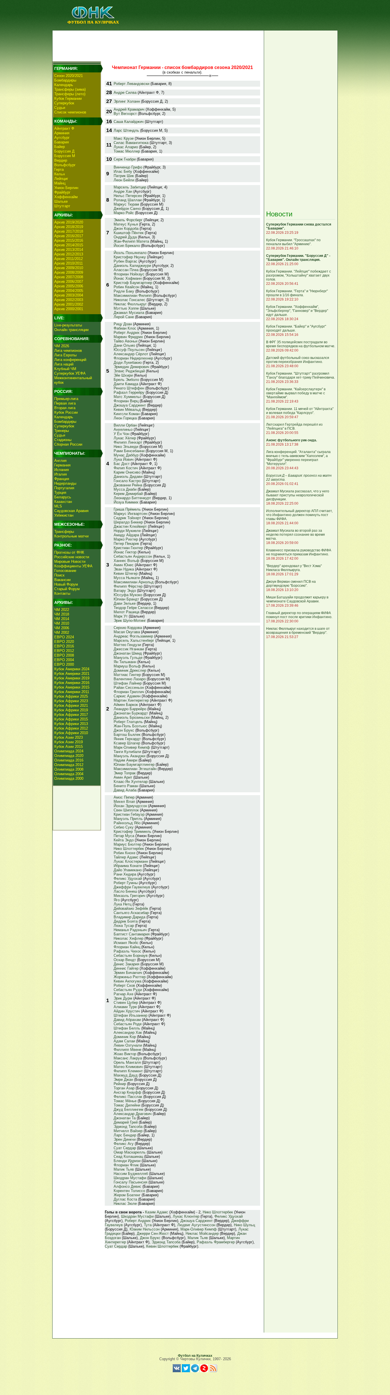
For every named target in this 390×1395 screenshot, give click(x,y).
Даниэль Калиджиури (132, 265)
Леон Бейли (124, 180)
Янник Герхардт (127, 739)
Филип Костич (126, 468)
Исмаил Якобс (126, 943)
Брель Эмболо (126, 379)
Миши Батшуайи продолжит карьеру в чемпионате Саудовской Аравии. (297, 599)
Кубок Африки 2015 (71, 719)
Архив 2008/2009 (68, 272)
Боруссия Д (64, 151)
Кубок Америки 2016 (71, 683)
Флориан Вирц (126, 401)
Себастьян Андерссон (133, 556)
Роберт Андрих (127, 332)
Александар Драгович (133, 1114)
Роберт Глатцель (128, 722)
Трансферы (64, 531)
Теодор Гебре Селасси (133, 608)
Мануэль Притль (128, 819)
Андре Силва (125, 92)
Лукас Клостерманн (131, 861)
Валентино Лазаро (130, 679)
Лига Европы (65, 355)
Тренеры (61, 431)
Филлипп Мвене (127, 1049)
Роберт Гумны (126, 883)
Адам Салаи (124, 1041)
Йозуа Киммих (126, 502)
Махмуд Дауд (126, 1075)
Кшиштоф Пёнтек (129, 233)
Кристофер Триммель (132, 831)
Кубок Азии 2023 (68, 737)
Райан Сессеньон (129, 687)
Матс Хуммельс (128, 397)
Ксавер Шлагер (127, 743)
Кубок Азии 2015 (68, 746)
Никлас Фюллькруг (130, 304)
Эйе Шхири (123, 375)
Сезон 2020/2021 (68, 76)
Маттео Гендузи (127, 645)
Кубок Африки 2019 (71, 710)
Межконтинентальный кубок (73, 380)
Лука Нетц (122, 904)
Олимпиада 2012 (68, 765)
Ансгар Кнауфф (127, 1092)
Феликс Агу (124, 1144)
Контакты (62, 593)
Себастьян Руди (128, 990)
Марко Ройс (124, 213)
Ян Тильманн (125, 662)
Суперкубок (64, 103)
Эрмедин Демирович (131, 367)
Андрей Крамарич (129, 109)
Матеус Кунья (126, 224)
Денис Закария (126, 964)
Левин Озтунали (128, 1045)
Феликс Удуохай (128, 878)
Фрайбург (62, 192)
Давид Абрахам (127, 1020)
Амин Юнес (124, 565)
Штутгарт (62, 206)
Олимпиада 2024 (68, 751)
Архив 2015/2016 (68, 240)
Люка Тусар (124, 925)
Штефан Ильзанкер (130, 1015)
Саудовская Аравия (71, 511)
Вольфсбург (65, 165)
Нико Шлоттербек (129, 848)
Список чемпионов (70, 112)
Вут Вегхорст (125, 113)
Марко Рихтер (126, 539)
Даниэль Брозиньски (132, 717)
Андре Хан (123, 191)
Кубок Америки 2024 (71, 669)
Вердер (60, 160)
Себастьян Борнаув (131, 955)
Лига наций (63, 364)
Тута (148, 1225)
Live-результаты (68, 325)
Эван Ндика (124, 569)
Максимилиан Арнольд (134, 582)
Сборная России (68, 444)
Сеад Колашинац (128, 1156)
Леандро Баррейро (130, 709)
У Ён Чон (121, 434)
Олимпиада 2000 (68, 778)
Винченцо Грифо (128, 167)
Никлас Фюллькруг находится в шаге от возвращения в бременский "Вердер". (298, 631)
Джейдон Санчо (127, 208)
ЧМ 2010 (61, 623)
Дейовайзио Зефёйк (131, 908)
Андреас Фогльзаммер (133, 636)
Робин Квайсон (126, 287)
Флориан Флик (126, 1165)
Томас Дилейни (127, 1105)
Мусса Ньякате (127, 578)
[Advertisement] (158, 44)
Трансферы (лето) (69, 94)
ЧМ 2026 (61, 346)
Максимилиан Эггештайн (135, 769)
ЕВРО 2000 (64, 664)
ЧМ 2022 (61, 610)
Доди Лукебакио (128, 362)
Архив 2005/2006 (68, 286)
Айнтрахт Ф (64, 128)
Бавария (61, 142)
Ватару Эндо (125, 590)
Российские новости (71, 557)
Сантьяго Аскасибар (131, 913)
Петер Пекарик (126, 543)
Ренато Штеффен (129, 388)
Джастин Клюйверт (130, 526)
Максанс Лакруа (128, 1058)
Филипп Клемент (128, 1071)
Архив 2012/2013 (68, 254)
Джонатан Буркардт (131, 713)
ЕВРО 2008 (64, 655)
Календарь (63, 85)
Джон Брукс (124, 730)
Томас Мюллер (127, 151)
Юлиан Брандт (126, 599)
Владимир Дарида (129, 917)
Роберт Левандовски (131, 84)
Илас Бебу (123, 171)
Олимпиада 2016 (68, 760)
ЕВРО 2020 (64, 641)
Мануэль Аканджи (129, 756)
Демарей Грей (126, 1122)
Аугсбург (62, 137)
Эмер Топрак (125, 773)
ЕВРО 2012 (64, 651)
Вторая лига (64, 408)
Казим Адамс (156, 1212)
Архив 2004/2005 (68, 291)
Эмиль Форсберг (128, 220)
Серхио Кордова (128, 628)
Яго (117, 900)
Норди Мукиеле (127, 531)
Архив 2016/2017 (68, 236)
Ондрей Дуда (125, 237)
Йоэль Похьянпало (130, 253)
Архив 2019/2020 (68, 222)
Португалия (64, 488)
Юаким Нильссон (145, 1229)
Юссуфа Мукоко (128, 595)
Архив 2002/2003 (68, 300)
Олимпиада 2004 (68, 774)
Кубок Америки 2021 (71, 673)
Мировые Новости (69, 561)
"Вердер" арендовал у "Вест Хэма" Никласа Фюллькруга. (294, 568)
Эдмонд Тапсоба (128, 1126)
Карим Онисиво (127, 472)
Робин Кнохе (124, 853)
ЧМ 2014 (61, 619)
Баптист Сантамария (132, 934)
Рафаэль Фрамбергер (216, 1242)
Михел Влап (124, 801)
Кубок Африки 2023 (71, 701)
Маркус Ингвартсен (130, 513)
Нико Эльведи (126, 446)
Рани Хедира (125, 874)
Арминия (61, 133)
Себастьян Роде (128, 1024)
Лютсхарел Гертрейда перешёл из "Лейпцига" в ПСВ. (294, 427)
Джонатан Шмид (128, 653)
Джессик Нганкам (129, 649)
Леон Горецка (125, 418)
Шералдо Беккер (128, 522)
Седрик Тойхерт (127, 518)
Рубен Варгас (125, 261)
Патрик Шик (124, 176)
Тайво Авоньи (125, 341)
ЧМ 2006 (61, 628)
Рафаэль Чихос (127, 951)
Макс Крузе (124, 138)
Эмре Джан (123, 1079)
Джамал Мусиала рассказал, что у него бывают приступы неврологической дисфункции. (297, 495)
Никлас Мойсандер (202, 1233)
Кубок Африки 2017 (71, 714)
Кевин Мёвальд (127, 409)
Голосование (65, 570)
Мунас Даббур (126, 455)
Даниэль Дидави (128, 476)
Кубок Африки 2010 (71, 733)
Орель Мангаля (127, 1062)
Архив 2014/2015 (68, 245)
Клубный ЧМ (65, 369)
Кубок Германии (68, 98)
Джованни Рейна (128, 485)
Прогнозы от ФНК (69, 552)
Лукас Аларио (126, 147)
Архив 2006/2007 (68, 281)
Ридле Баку (124, 291)
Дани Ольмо (124, 345)
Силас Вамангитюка (131, 143)
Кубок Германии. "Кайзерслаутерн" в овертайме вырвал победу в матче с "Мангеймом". (295, 393)
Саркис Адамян (127, 696)
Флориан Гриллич (129, 692)
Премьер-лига (66, 399)
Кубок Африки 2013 (71, 724)
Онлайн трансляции (71, 330)
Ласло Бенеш (125, 891)
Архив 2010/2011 (68, 263)
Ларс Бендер (125, 1135)
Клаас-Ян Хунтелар (131, 781)
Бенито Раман (126, 786)
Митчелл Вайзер (128, 1131)
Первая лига (65, 403)
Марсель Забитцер (130, 187)
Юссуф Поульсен (129, 350)
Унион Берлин (66, 188)
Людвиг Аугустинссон (196, 1225)
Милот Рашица (126, 612)
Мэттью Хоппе (126, 308)
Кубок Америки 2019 (71, 678)
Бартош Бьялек (127, 734)
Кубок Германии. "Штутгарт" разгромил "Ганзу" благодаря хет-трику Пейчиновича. (300, 375)
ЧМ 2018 (61, 614)
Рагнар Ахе (123, 994)
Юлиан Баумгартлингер (134, 764)
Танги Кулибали (127, 752)
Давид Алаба (125, 790)
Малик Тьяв (124, 1169)
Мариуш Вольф (127, 666)
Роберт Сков (124, 985)
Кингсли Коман (127, 414)
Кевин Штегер (126, 573)
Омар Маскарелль (130, 1152)
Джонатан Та (125, 1118)
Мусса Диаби (125, 489)
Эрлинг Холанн (127, 101)
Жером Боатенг (127, 1195)
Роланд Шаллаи (128, 200)
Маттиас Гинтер (127, 675)
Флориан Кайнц (127, 947)
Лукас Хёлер (125, 438)
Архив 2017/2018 (68, 231)
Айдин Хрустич (127, 1011)
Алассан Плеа (126, 270)
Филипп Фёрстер (128, 586)
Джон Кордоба (126, 228)
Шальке (61, 201)
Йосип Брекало (127, 245)
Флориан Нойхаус (129, 274)
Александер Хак (128, 1032)
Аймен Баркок (126, 704)
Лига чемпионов (68, 350)
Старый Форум (67, 589)
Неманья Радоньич (130, 930)
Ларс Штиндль (126, 130)
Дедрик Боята (126, 921)
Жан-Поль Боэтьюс (130, 726)
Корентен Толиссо (129, 1191)
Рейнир (120, 1084)
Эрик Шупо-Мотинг (130, 620)
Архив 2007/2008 (68, 277)
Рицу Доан (123, 324)
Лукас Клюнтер (186, 1216)
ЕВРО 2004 (64, 660)
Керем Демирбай (128, 494)
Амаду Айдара (126, 535)
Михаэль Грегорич (129, 896)
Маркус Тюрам (126, 204)
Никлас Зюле (125, 1203)
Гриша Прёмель (127, 509)
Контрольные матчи (71, 536)
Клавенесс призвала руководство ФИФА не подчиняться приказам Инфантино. (298, 552)
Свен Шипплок (126, 810)
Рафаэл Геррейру (129, 392)
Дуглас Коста (125, 1199)
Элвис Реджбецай (129, 371)
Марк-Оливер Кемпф (132, 747)
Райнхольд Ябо (127, 823)
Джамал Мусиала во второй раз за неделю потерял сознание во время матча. (295, 535)
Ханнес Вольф (126, 561)
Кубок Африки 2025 (71, 696)
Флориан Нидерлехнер (133, 358)
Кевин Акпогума (127, 981)
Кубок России (66, 412)
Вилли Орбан (125, 425)
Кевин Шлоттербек (162, 1246)
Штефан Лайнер (128, 683)
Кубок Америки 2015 (71, 687)
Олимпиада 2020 (68, 756)
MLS (58, 506)
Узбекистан (63, 515)
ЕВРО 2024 (64, 637)
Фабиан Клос (125, 328)
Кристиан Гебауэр (129, 814)
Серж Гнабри (125, 159)
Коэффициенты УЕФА (73, 566)
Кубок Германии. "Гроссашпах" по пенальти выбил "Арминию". (293, 242)
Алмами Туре (125, 1007)
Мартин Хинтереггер (131, 700)
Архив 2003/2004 (68, 295)
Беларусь (62, 497)
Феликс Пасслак (128, 1097)
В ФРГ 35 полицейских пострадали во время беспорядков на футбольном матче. (300, 344)
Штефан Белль (127, 1028)
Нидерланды (65, 483)
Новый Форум (66, 584)
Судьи (59, 107)
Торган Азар (124, 1088)
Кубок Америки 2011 (71, 692)
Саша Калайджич (129, 121)
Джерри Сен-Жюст (153, 1233)
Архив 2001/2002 (68, 304)
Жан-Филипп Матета (131, 241)
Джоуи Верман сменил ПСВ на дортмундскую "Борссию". (291, 584)
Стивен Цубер (126, 1002)
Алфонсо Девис (127, 1186)
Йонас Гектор (125, 552)
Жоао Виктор (125, 1054)
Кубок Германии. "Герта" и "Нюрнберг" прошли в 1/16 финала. (297, 293)
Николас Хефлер (128, 938)
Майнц (59, 183)
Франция (61, 479)
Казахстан (63, 501)
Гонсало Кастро (127, 481)
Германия (62, 465)
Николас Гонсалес (129, 300)
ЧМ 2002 (61, 632)
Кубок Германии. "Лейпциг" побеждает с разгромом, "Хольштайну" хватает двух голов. (298, 275)
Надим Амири (125, 760)
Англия (60, 460)
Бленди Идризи (127, 1161)
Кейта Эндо (124, 840)
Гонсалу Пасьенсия (130, 1182)
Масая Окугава (127, 632)
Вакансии (62, 580)
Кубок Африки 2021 (71, 705)
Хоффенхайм (66, 197)
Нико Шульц (244, 1225)
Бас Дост (122, 464)
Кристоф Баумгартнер (133, 283)
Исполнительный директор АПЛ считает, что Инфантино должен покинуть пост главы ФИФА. (299, 515)
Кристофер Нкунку (130, 257)
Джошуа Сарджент (130, 405)
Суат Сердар (125, 1148)
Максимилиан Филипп (133, 295)
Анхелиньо (123, 429)
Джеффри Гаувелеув (132, 887)
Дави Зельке (125, 603)
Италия (60, 474)
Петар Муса (124, 836)
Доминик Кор (125, 1037)
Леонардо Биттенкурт (132, 498)
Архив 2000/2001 (68, 309)
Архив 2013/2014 (68, 249)
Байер (59, 147)
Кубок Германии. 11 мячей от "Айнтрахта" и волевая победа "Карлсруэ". (299, 411)
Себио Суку (124, 827)
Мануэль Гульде (128, 657)
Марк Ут (121, 616)
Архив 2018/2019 (68, 227)
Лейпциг (61, 178)
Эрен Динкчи (125, 1139)
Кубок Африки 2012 (71, 728)
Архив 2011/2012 (68, 259)
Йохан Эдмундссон (130, 806)
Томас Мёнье (125, 1101)
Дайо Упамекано (128, 870)
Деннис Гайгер (126, 968)
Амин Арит (123, 777)
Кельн (59, 174)
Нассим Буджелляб (131, 1173)
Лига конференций (70, 360)
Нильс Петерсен (128, 196)
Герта (59, 169)
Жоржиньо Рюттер (130, 977)
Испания (61, 470)
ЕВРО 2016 (64, 646)
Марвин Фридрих (128, 337)
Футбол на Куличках (195, 1356)
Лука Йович (124, 459)
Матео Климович (128, 1067)
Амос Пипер (124, 797)
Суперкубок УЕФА (70, 373)
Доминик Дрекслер (130, 670)
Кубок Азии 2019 (68, 742)
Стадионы (62, 440)
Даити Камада (126, 384)
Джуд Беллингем (128, 1109)
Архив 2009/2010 (68, 268)
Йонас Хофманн (128, 278)
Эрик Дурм (123, 998)
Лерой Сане (124, 317)
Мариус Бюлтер (127, 844)
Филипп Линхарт (128, 442)
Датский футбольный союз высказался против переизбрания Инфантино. (297, 360)
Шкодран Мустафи (130, 1178)
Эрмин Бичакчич (128, 972)
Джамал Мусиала (129, 312)
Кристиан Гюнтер (128, 548)
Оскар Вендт (125, 960)
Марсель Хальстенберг (134, 640)
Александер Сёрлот (131, 354)
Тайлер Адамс (126, 857)
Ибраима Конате (128, 866)
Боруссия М (64, 156)
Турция (60, 492)
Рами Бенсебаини (129, 451)
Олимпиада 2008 (68, 769)
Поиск (59, 575)
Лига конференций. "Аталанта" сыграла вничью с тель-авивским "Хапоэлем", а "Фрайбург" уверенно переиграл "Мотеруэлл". (298, 458)
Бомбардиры (65, 80)
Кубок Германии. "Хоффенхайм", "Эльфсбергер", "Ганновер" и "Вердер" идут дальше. (297, 311)
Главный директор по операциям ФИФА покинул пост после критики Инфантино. (299, 615)
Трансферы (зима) (70, 89)
